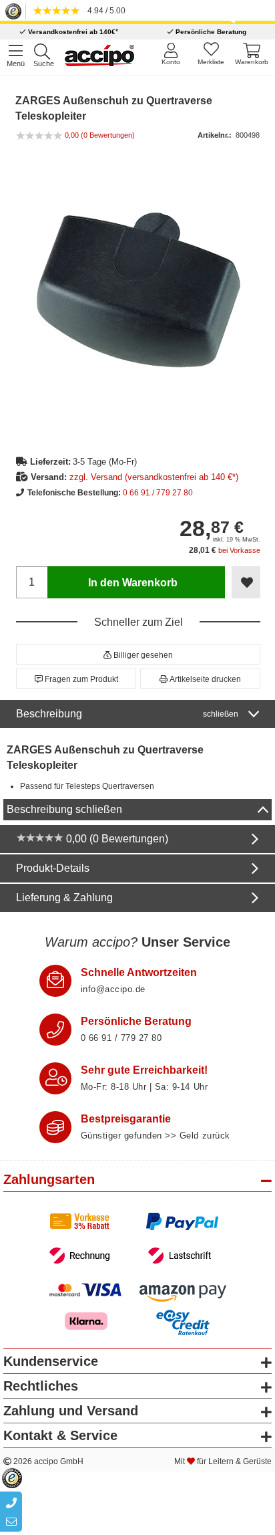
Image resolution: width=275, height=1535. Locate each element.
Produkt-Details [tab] (52, 868)
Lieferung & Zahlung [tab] (64, 897)
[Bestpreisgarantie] (55, 1127)
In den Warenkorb (133, 582)
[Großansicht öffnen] (138, 289)
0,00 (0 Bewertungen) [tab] (115, 838)
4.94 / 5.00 (104, 10)
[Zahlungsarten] (137, 1238)
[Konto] (170, 54)
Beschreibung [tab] (127, 713)
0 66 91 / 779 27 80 (158, 492)
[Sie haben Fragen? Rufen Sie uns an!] (55, 1030)
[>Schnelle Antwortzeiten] (55, 981)
